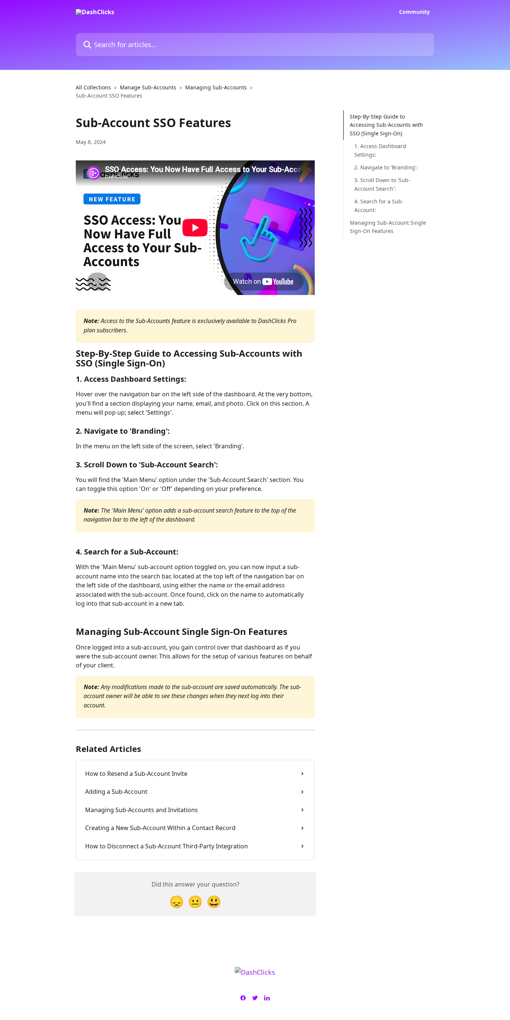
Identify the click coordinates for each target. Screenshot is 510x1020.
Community (414, 12)
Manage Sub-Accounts (148, 87)
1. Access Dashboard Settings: (380, 150)
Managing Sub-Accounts (216, 87)
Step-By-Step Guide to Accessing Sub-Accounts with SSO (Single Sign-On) (386, 125)
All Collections (93, 87)
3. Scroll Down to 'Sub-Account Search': (382, 184)
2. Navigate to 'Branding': (386, 167)
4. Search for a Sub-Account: (379, 205)
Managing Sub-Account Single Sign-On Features (388, 226)
